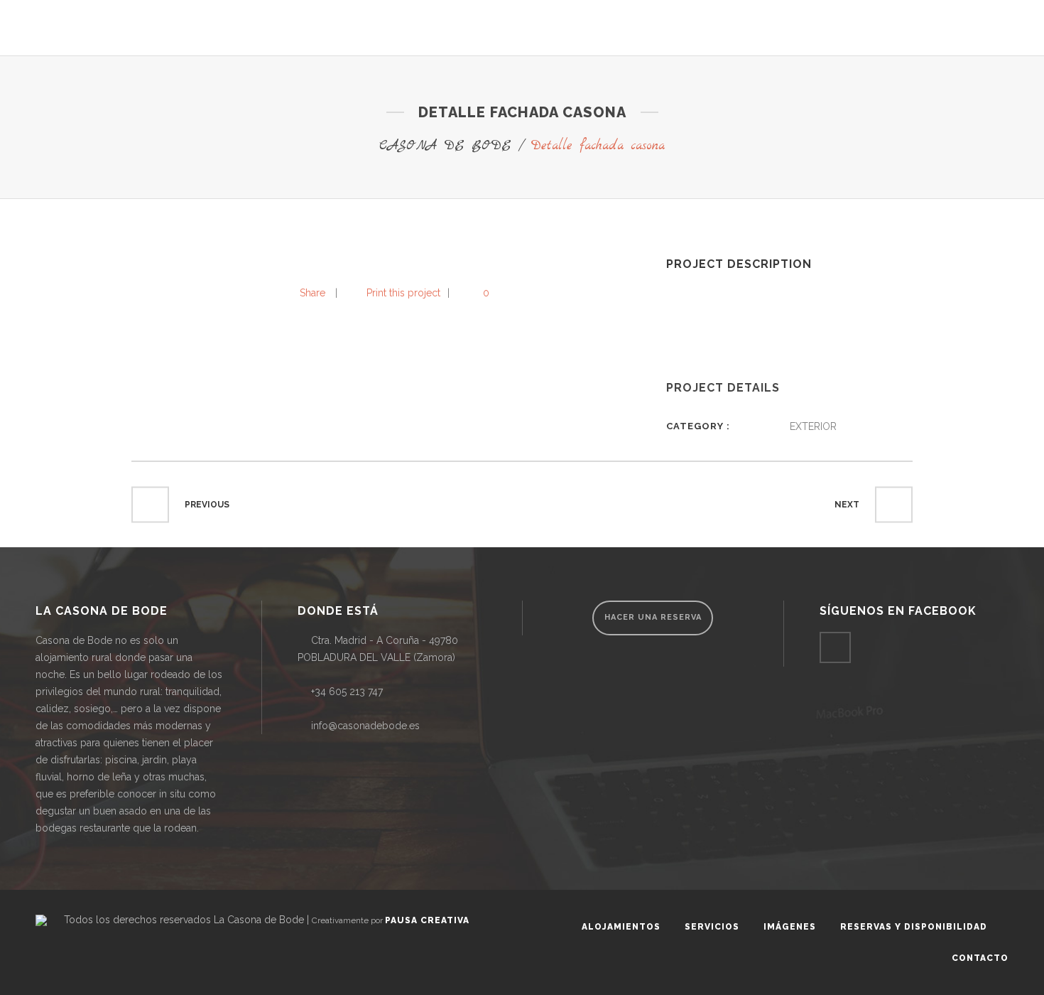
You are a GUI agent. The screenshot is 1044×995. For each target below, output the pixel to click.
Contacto (980, 958)
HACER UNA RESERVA (653, 617)
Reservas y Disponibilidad (913, 927)
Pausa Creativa (427, 920)
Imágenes (789, 927)
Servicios (712, 927)
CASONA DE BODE (445, 146)
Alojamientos (621, 927)
